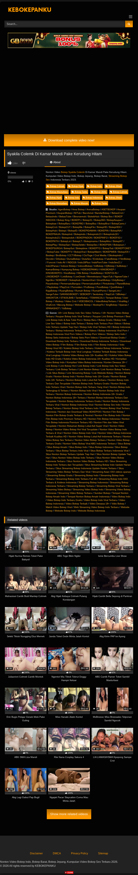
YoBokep (66, 308)
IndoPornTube (99, 262)
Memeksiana (94, 276)
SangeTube (52, 294)
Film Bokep (67, 344)
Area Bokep (78, 209)
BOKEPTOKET (123, 248)
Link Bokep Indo (86, 365)
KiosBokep (69, 273)
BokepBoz (91, 223)
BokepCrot (51, 227)
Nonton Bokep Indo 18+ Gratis (93, 376)
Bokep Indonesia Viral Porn (112, 330)
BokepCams (118, 223)
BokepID (72, 230)
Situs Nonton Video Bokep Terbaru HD (87, 461)
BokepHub (51, 230)
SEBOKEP (85, 294)
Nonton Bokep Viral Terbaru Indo (80, 408)
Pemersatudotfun (91, 283)
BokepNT (118, 241)
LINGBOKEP (52, 276)
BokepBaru (64, 223)
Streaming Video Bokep (58, 489)
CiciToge (88, 255)
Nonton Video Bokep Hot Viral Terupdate (76, 429)
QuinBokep (116, 287)
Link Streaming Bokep (78, 373)
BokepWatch (94, 251)
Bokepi (62, 230)
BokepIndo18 (111, 234)
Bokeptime (81, 248)
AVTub (77, 213)
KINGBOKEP (107, 269)
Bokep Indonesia (94, 197)
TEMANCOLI (97, 297)
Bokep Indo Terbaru (74, 323)
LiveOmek (79, 276)
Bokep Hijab (77, 186)
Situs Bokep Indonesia (101, 447)
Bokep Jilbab (115, 186)
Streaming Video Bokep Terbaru (75, 493)
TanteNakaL (81, 297)
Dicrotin (50, 259)
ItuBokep (121, 266)
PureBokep (102, 287)
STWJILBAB (66, 297)
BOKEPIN (103, 230)
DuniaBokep (73, 259)
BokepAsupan (114, 220)
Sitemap (103, 853)
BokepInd (67, 234)
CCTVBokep (74, 255)
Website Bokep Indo (65, 510)
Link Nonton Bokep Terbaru (115, 369)
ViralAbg (122, 301)
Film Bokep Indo (84, 344)
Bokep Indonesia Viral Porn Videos (64, 334)
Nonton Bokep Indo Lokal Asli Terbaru (86, 380)
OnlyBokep (118, 280)
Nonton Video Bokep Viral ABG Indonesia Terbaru (89, 443)
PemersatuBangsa (70, 283)
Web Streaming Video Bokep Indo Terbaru (96, 507)
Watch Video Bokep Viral (59, 507)
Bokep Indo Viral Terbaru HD (95, 327)
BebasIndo (51, 216)
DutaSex (86, 259)
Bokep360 (99, 220)
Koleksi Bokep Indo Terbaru (78, 348)
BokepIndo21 (53, 237)
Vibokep (59, 301)
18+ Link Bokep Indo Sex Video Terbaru (79, 313)
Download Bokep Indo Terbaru (62, 341)
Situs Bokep (124, 443)
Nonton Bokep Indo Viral (84, 390)
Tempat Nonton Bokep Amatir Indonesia (88, 496)
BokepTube (53, 251)
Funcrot (51, 262)
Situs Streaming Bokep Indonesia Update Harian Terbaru (86, 468)
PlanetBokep (123, 283)
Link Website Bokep (102, 373)
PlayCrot (64, 287)
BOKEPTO (95, 248)
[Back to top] (127, 865)
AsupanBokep (64, 213)
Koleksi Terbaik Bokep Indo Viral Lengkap (69, 351)
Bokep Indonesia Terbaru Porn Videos (76, 330)
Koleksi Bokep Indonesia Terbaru (112, 348)
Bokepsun (118, 244)
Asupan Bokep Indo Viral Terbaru (73, 316)
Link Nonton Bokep (89, 369)
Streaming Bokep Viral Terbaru (112, 486)
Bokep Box (107, 216)
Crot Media (100, 255)
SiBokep (120, 294)
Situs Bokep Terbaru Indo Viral (72, 450)
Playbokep (52, 287)
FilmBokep (125, 259)
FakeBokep (111, 259)
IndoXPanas (52, 266)
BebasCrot (117, 213)
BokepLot (66, 241)
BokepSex (92, 244)
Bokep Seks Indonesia (58, 337)
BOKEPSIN (105, 244)
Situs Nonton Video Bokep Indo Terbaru (73, 457)
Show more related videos (69, 814)
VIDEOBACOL (85, 301)
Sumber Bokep (102, 493)
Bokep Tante (81, 192)
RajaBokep (51, 290)
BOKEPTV (66, 251)
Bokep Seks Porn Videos (85, 337)
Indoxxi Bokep (68, 266)
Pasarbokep (52, 283)
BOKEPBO (78, 223)
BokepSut (69, 248)
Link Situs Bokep (56, 373)
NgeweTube (121, 276)
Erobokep (98, 259)
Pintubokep (109, 283)
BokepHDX (115, 227)
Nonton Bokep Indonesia (69, 394)
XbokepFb (98, 304)
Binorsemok (79, 216)
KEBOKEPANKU (89, 269)
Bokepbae (51, 223)
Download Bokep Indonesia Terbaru (99, 341)
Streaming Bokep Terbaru (80, 486)
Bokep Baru (90, 320)
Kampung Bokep (70, 269)
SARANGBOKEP (69, 294)
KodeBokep (97, 273)
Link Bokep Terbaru (66, 369)
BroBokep (61, 255)
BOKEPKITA (52, 241)
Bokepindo (79, 234)
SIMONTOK (52, 297)
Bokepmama (91, 241)
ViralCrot (50, 304)
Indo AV (61, 262)
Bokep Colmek (57, 186)
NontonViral (88, 280)
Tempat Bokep (113, 297)
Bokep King (63, 220)
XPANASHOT (53, 308)
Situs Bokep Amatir (57, 447)
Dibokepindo (115, 255)
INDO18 (71, 262)
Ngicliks (50, 280)
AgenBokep (64, 209)
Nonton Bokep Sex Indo (107, 404)
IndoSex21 (115, 262)
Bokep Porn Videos (95, 334)
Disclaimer (36, 853)
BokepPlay (51, 244)
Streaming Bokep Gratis (60, 475)
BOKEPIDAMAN (87, 230)
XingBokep (111, 304)
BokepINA (116, 230)
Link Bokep (52, 365)
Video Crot (70, 301)
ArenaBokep (93, 209)
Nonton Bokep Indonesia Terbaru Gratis (80, 401)
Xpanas (123, 304)
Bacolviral (88, 213)
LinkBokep (66, 276)
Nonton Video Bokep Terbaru (90, 440)
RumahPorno (99, 290)
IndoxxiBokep (85, 266)
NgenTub (108, 276)
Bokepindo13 (94, 234)
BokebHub (93, 216)
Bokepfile (77, 227)
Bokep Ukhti (100, 192)
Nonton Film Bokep (113, 411)
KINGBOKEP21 (54, 273)
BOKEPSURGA (54, 248)
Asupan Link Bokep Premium (108, 316)
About (56, 162)
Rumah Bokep (82, 290)
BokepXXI (123, 251)
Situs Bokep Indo (78, 447)
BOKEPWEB (109, 251)
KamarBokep (53, 269)
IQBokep (110, 266)
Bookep (50, 255)
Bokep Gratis (105, 320)
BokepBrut (104, 223)
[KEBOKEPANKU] (69, 10)
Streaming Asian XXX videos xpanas (111, 471)
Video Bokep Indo (121, 496)
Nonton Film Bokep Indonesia (104, 418)
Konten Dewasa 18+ (115, 362)
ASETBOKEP (108, 209)
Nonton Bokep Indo (64, 376)
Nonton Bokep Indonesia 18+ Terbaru (66, 397)
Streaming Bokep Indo (86, 475)
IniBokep (98, 266)
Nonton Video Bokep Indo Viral (80, 433)
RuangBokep (66, 290)
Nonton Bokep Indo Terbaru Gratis (91, 383)
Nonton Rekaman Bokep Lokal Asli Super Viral (83, 426)
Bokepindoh (68, 237)
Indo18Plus (84, 262)
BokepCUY (65, 227)
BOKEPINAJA (53, 234)
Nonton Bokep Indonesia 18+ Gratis (103, 394)
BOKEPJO (115, 237)
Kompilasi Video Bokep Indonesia (84, 362)
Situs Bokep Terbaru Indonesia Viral (109, 450)
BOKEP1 (76, 220)
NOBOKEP (61, 280)
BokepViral (80, 251)
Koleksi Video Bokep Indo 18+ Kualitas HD (84, 355)
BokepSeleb (78, 244)
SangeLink (114, 290)
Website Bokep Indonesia (91, 510)
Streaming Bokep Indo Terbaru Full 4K (76, 479)
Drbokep (60, 259)
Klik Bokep (83, 273)
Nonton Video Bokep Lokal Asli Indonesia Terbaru (95, 436)
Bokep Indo (95, 186)
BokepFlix (89, 227)
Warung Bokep (65, 304)
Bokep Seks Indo (116, 334)
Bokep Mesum (81, 203)
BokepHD (102, 227)
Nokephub (74, 280)
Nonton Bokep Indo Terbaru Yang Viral (87, 387)
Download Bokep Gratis (112, 337)
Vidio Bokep (118, 503)
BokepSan (64, 244)
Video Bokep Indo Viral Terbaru (100, 500)
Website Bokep (83, 304)
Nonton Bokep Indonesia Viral (77, 404)
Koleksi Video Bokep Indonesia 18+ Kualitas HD (89, 358)
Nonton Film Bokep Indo (107, 415)
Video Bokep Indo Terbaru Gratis (64, 500)
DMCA (57, 853)
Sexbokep (98, 294)
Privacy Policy (79, 853)
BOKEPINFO (101, 237)
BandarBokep (102, 213)
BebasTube (65, 216)
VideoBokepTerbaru (105, 301)
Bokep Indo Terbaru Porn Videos (104, 323)
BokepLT (77, 241)
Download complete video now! (71, 140)
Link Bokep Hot (68, 365)
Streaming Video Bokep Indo (88, 489)
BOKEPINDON (84, 237)
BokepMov (105, 241)
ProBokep (89, 287)
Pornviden (76, 287)
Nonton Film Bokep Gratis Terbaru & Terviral (69, 415)
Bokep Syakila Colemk (73, 172)
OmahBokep (103, 280)
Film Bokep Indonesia (106, 344)
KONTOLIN (111, 273)
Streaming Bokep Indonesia (93, 482)
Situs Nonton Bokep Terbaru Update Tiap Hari (70, 454)
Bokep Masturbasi (59, 192)
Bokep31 (87, 220)
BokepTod (108, 248)
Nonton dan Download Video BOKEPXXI (79, 411)
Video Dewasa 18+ (100, 503)
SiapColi (109, 294)
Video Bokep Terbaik (77, 503)
